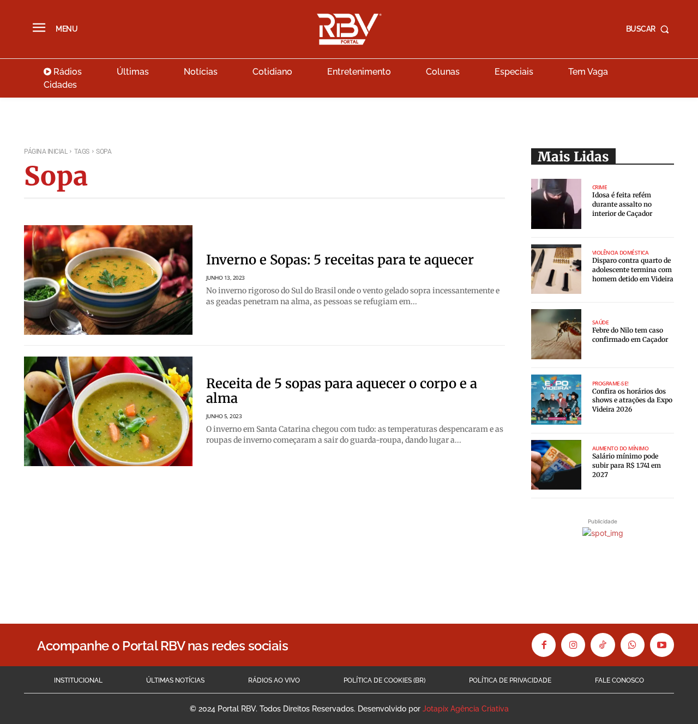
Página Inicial (45, 151)
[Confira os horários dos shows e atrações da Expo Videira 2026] (556, 400)
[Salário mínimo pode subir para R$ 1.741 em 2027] (556, 465)
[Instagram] (573, 645)
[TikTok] (603, 645)
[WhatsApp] (633, 645)
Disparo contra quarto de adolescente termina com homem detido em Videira (632, 269)
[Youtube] (662, 645)
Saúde (600, 322)
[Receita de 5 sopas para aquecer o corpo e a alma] (108, 411)
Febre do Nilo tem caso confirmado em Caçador (630, 334)
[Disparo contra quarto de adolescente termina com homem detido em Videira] (556, 269)
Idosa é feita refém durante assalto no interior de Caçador (622, 204)
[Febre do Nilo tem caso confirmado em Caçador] (556, 334)
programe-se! (610, 383)
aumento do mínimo (620, 448)
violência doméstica (620, 252)
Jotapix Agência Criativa (466, 708)
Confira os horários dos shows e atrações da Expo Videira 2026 (632, 400)
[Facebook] (544, 645)
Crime (599, 187)
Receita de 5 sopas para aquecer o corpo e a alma (341, 390)
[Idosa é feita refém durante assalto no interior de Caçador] (556, 204)
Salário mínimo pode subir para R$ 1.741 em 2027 (626, 465)
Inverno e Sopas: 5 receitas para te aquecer (340, 259)
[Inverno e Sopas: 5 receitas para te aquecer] (108, 280)
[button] (650, 28)
